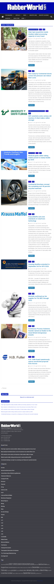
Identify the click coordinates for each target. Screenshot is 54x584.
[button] (13, 15)
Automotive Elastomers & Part (7, 470)
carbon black (20, 567)
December (35, 567)
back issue (9, 567)
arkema (48, 564)
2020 (7, 564)
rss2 (44, 29)
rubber (16, 573)
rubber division (20, 573)
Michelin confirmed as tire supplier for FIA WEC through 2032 (38, 298)
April (39, 564)
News (24, 15)
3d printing (3, 564)
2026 (32, 564)
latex (39, 570)
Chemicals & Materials (6, 475)
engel (45, 567)
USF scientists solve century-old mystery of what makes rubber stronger (39, 118)
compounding (25, 567)
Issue (2, 492)
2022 (15, 564)
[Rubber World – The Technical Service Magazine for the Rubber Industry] (2, 16)
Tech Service (4, 545)
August (3, 567)
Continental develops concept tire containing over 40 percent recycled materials (39, 186)
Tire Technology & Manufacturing (8, 553)
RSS (2, 517)
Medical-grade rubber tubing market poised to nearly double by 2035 (39, 158)
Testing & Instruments (6, 547)
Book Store (16, 18)
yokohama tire (39, 573)
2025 (28, 564)
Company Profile (4, 478)
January (29, 570)
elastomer (42, 567)
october (9, 573)
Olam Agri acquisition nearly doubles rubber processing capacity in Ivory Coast (38, 34)
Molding (3, 506)
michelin (49, 570)
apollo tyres (36, 564)
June (36, 570)
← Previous (3, 388)
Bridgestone (14, 567)
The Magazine (8, 15)
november (4, 573)
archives (44, 564)
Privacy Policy (40, 580)
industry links (23, 570)
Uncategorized (4, 556)
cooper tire (29, 567)
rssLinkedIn (3, 536)
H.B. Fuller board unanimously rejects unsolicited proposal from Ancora (39, 361)
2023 (20, 564)
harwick (18, 570)
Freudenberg (9, 570)
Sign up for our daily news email (27, 397)
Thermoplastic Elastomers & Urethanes (10, 550)
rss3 (33, 261)
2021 (11, 564)
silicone (33, 573)
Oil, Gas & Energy (4, 511)
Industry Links (33, 15)
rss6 (2, 533)
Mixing (2, 503)
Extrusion (3, 481)
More (23, 18)
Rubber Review (4, 539)
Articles (18, 15)
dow (40, 567)
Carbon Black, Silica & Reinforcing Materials (10, 473)
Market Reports (4, 500)
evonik (49, 567)
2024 (24, 564)
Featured (3, 484)
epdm (47, 567)
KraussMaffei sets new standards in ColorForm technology (36, 219)
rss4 (29, 113)
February (4, 570)
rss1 (33, 181)
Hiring (2, 487)
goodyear (14, 570)
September (27, 573)
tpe (35, 573)
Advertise (7, 18)
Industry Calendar (44, 15)
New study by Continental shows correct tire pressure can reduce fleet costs (40, 76)
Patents (3, 514)
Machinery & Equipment (6, 498)
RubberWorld (39, 38)
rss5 (2, 531)
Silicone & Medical (5, 542)
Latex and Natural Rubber (33, 29)
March (42, 570)
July (33, 570)
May (46, 570)
